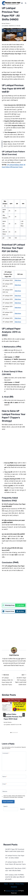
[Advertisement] (14, 185)
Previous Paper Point (12, 890)
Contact (11, 884)
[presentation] (14, 704)
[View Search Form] (25, 3)
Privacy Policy (19, 884)
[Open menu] (22, 3)
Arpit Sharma (6, 23)
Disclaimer (14, 887)
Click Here (18, 285)
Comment (5, 753)
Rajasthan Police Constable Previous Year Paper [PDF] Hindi (13, 716)
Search (5, 806)
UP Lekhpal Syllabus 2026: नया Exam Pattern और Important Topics (7, 679)
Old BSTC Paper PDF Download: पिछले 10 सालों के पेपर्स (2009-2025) (20, 679)
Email (4, 784)
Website (4, 791)
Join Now (21, 605)
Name (4, 776)
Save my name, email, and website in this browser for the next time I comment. (14, 796)
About (6, 884)
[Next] (23, 715)
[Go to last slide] (4, 715)
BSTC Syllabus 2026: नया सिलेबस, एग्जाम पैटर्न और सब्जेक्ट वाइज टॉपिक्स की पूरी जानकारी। (14, 877)
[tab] (10, 732)
